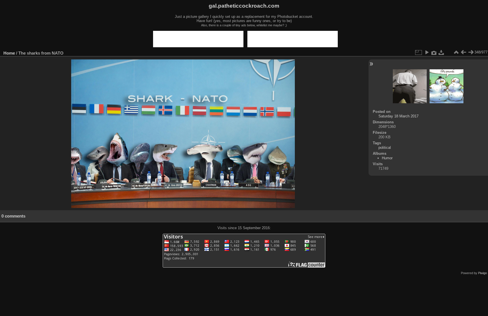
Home (9, 53)
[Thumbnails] (456, 52)
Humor (387, 158)
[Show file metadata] (434, 52)
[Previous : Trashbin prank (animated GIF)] (463, 52)
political (384, 147)
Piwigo (482, 273)
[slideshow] (426, 52)
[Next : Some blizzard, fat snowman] (470, 52)
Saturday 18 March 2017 (398, 116)
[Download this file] (441, 52)
